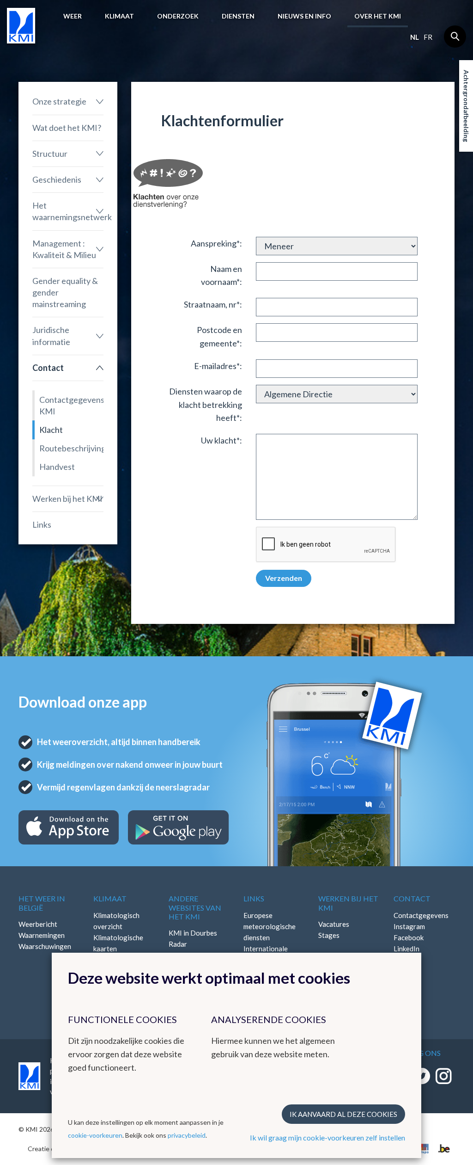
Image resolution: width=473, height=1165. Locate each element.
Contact (48, 368)
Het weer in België (41, 903)
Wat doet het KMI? (66, 128)
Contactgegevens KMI (71, 405)
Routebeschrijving (71, 448)
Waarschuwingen (44, 946)
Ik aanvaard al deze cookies (343, 1114)
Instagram (409, 926)
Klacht (51, 430)
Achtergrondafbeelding (466, 106)
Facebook (409, 937)
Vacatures (333, 924)
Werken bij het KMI (67, 498)
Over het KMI (377, 16)
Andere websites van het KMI (195, 907)
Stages (329, 935)
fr (428, 37)
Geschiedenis (56, 179)
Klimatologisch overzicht (116, 921)
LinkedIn (406, 948)
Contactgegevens (421, 915)
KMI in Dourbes (193, 933)
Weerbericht (37, 924)
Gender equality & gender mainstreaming (65, 292)
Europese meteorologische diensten (269, 926)
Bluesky (406, 959)
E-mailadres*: (218, 366)
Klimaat (119, 16)
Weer (72, 16)
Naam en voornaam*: (221, 275)
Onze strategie (59, 101)
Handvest (57, 467)
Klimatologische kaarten (118, 943)
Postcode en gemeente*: (219, 336)
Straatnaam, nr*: (213, 304)
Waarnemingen (41, 935)
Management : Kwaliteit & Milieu (64, 249)
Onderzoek (178, 16)
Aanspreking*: (216, 243)
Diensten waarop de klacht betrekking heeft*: (205, 404)
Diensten (238, 16)
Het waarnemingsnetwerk (67, 211)
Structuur (49, 153)
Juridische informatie (51, 335)
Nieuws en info (304, 16)
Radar (178, 944)
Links (41, 524)
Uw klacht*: (221, 440)
